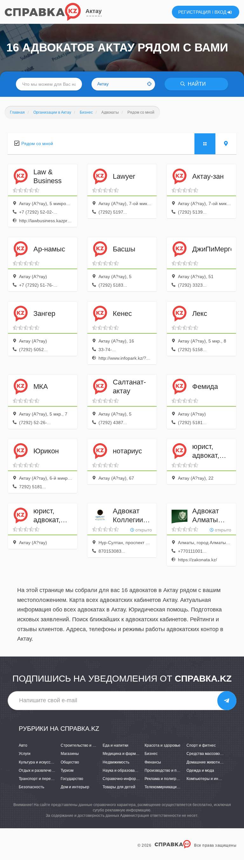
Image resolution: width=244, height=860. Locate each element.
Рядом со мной (37, 143)
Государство (72, 779)
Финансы (153, 762)
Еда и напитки (115, 745)
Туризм (67, 770)
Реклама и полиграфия (165, 779)
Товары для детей (119, 787)
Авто (23, 745)
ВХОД (220, 12)
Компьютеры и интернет (208, 779)
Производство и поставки (168, 770)
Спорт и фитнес (201, 745)
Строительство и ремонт (83, 745)
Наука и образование (122, 770)
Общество (70, 762)
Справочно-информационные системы (138, 779)
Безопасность (31, 787)
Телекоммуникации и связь (169, 787)
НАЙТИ (196, 84)
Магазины (70, 753)
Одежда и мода (200, 770)
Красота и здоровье (162, 745)
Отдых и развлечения (38, 770)
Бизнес (151, 753)
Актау (93, 11)
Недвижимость (116, 762)
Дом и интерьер (75, 787)
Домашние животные (205, 762)
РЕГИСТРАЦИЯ (194, 12)
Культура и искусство (38, 762)
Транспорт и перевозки (40, 779)
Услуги (24, 753)
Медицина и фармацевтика (127, 753)
